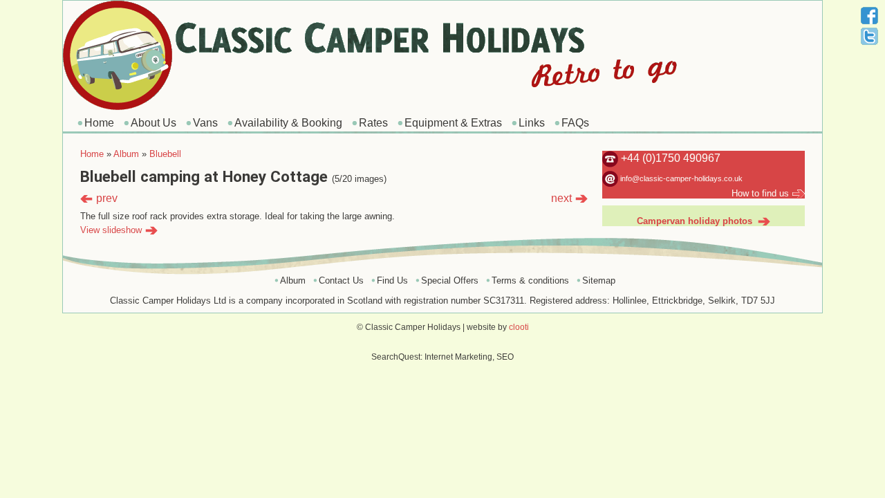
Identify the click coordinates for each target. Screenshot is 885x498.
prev (107, 198)
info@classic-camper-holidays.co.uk (681, 178)
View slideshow (111, 230)
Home (99, 123)
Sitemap (598, 280)
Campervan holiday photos (694, 221)
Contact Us (341, 280)
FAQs (575, 123)
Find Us (392, 280)
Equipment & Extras (453, 123)
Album (126, 154)
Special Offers (449, 280)
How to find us (760, 193)
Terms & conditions (530, 280)
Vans (205, 123)
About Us (153, 123)
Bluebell (165, 154)
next (561, 198)
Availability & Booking (288, 123)
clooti (519, 327)
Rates (373, 123)
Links (532, 123)
